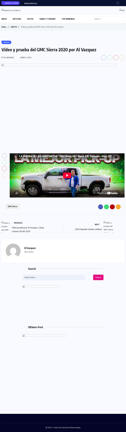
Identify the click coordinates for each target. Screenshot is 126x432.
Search (98, 277)
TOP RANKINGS (68, 19)
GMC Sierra (12, 206)
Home (3, 27)
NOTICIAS (17, 19)
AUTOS (30, 19)
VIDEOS (14, 27)
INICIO (4, 19)
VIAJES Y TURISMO (47, 19)
